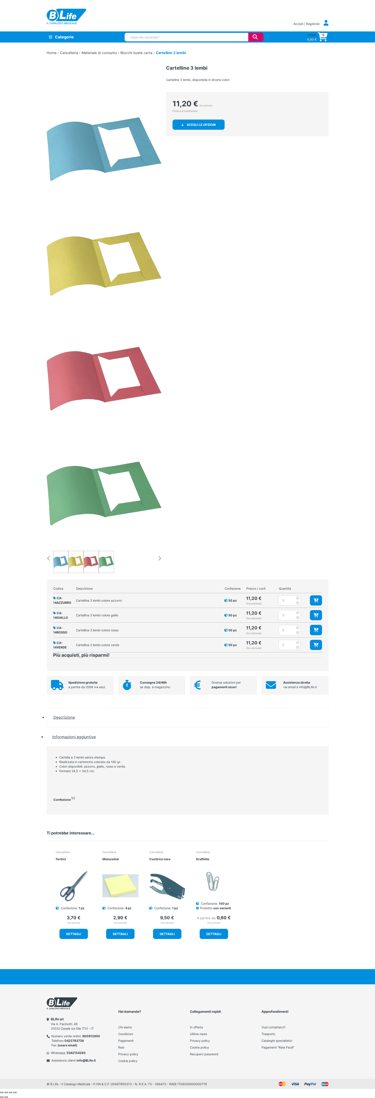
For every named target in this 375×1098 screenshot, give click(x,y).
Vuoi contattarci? (273, 1027)
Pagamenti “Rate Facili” (278, 1047)
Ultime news (198, 1034)
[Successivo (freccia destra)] (6, 1097)
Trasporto (268, 1034)
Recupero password (204, 1054)
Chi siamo (125, 1027)
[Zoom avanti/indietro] (1, 1092)
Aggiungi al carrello (316, 600)
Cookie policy (127, 1061)
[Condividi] (10, 1092)
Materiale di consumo (99, 53)
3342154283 (76, 1053)
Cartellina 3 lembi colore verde (97, 645)
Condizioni (125, 1034)
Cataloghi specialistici (277, 1040)
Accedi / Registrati (306, 24)
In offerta (196, 1027)
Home (51, 53)
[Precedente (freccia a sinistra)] (1, 1097)
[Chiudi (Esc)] (14, 1092)
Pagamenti (125, 1040)
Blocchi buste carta (136, 53)
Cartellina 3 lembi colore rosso (97, 630)
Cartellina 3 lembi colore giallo (97, 615)
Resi (121, 1047)
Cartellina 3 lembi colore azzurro (99, 600)
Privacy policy (128, 1054)
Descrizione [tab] (64, 717)
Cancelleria (69, 53)
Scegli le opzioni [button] (201, 124)
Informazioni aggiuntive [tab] (74, 736)
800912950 (91, 1036)
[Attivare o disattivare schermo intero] (6, 1092)
